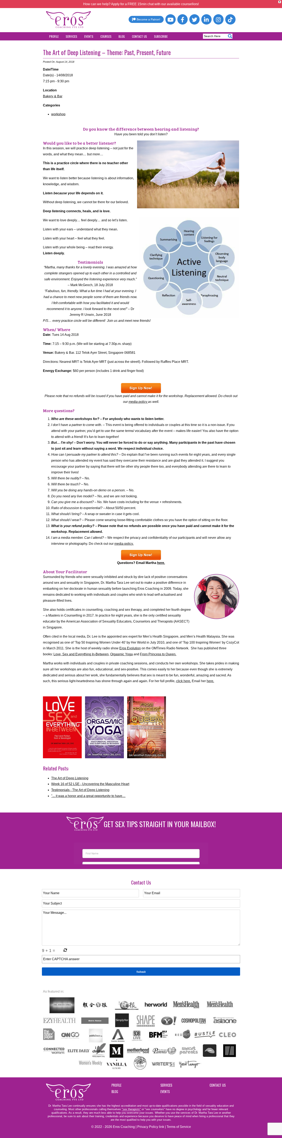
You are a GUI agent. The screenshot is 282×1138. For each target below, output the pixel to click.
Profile (54, 36)
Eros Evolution (130, 648)
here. (161, 563)
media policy (138, 401)
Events (88, 36)
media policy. (124, 543)
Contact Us (139, 36)
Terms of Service (179, 1127)
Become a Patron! (148, 19)
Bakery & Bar (52, 96)
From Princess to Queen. (158, 654)
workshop (58, 114)
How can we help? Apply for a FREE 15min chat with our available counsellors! (141, 4)
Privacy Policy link (150, 1127)
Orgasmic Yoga (121, 654)
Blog (121, 36)
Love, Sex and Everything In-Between (81, 654)
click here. (183, 681)
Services (71, 36)
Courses (105, 36)
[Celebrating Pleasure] (141, 388)
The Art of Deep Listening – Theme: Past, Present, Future (107, 52)
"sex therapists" (131, 1109)
